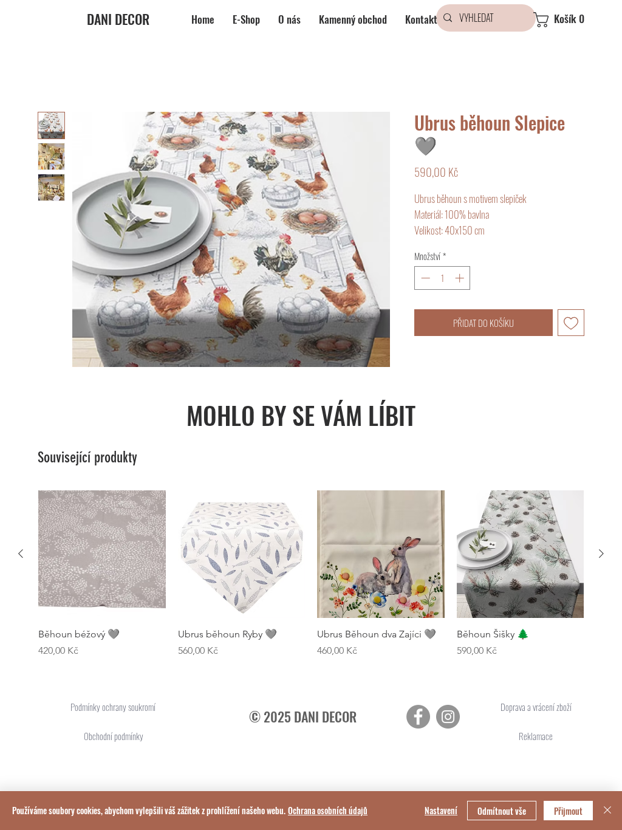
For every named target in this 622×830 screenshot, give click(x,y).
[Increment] (461, 278)
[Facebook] (418, 717)
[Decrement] (424, 278)
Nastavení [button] (441, 810)
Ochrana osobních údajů (327, 810)
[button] (569, 19)
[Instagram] (448, 717)
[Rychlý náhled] (102, 554)
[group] (311, 574)
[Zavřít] (607, 810)
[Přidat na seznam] (571, 323)
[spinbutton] (442, 278)
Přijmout (568, 810)
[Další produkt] (601, 553)
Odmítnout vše (501, 810)
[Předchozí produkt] (20, 553)
